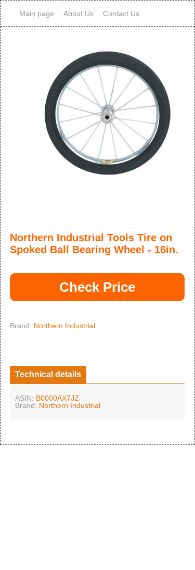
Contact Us (121, 13)
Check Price (97, 287)
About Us (78, 13)
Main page (36, 13)
